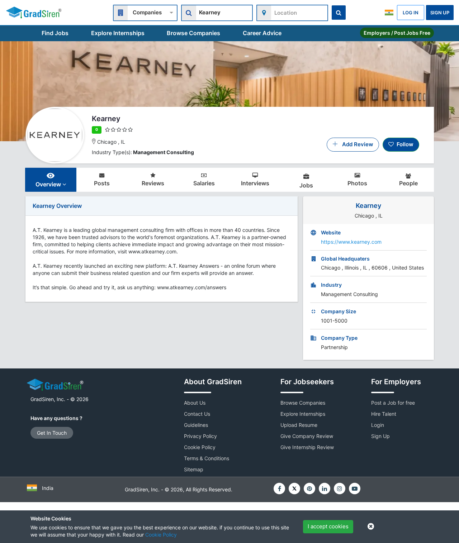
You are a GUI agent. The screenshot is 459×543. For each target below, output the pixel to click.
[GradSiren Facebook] (279, 488)
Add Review (355, 144)
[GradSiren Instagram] (339, 488)
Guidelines (196, 425)
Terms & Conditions (206, 458)
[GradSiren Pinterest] (309, 488)
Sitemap (193, 469)
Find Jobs (55, 33)
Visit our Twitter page (294, 488)
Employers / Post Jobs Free (397, 33)
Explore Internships (118, 33)
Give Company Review (306, 436)
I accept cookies (328, 526)
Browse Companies (193, 33)
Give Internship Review (307, 447)
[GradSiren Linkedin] (324, 488)
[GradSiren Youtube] (354, 488)
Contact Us (197, 414)
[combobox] (145, 12)
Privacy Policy (200, 436)
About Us (194, 403)
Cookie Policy (161, 535)
